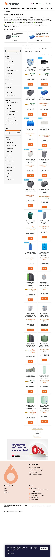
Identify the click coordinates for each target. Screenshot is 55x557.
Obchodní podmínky (34, 467)
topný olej (10, 179)
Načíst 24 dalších (37, 428)
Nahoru (38, 436)
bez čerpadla (11, 95)
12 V (8, 89)
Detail (30, 84)
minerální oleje (11, 148)
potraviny (10, 161)
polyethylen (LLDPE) (12, 102)
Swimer (9, 76)
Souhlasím (44, 548)
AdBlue (9, 139)
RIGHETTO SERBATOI (12, 70)
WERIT (9, 83)
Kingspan (10, 61)
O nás (5, 488)
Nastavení (11, 554)
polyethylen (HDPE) (12, 111)
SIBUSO (9, 73)
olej (8, 154)
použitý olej (10, 164)
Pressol (9, 67)
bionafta (10, 142)
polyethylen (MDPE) (12, 121)
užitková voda (11, 167)
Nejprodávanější (28, 51)
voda (9, 170)
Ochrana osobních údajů (35, 471)
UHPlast (10, 80)
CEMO (9, 58)
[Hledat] (43, 3)
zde (13, 550)
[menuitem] (6, 8)
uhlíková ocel (11, 117)
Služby (5, 490)
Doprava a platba (33, 473)
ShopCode (48, 506)
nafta (9, 151)
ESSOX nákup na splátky (35, 475)
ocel (9, 105)
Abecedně (37, 51)
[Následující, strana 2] (37, 432)
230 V (9, 92)
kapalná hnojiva (11, 145)
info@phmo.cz (34, 499)
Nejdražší (44, 48)
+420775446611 (35, 497)
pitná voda (10, 158)
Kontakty (6, 492)
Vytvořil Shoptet (35, 506)
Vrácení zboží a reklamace (36, 469)
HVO (8, 173)
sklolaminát (10, 114)
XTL (8, 176)
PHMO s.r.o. (10, 64)
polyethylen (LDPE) (12, 124)
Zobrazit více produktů (27, 44)
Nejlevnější (37, 48)
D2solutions (42, 506)
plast (9, 108)
